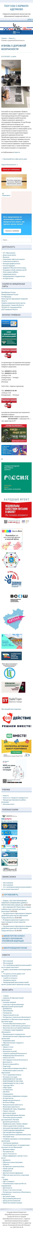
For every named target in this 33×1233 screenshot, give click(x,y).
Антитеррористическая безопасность (15, 1060)
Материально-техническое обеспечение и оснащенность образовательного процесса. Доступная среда (16, 1019)
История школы (8, 278)
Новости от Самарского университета (15, 798)
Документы (6, 1160)
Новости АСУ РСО (8, 1058)
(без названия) (8, 883)
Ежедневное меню (9, 1041)
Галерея (5, 1179)
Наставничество (8, 1152)
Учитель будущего (9, 266)
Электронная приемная (10, 1143)
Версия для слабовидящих (11, 169)
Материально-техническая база (13, 1166)
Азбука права (7, 1088)
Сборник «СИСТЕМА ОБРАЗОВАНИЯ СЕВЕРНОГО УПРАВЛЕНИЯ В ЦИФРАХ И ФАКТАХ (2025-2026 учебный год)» (14, 903)
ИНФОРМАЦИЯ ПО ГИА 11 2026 (13, 1083)
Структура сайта (8, 1085)
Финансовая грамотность (11, 1107)
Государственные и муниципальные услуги (17, 1134)
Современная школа (9, 274)
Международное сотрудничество (14, 276)
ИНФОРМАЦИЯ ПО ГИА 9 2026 (13, 1081)
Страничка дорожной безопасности (15, 1053)
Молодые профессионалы (11, 264)
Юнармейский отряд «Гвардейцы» (14, 1109)
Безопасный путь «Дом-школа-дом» (15, 159)
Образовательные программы (13, 1162)
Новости (17, 152)
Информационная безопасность (13, 1055)
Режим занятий (8, 1169)
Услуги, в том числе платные (12, 1190)
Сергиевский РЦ (11, 895)
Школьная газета (8, 804)
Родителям (6, 1066)
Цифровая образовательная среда (14, 268)
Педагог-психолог (9, 1111)
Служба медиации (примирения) (13, 1130)
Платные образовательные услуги (14, 1023)
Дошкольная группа (9, 255)
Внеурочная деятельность (11, 1100)
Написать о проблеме (12, 231)
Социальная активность (11, 261)
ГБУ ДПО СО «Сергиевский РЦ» (11, 307)
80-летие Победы (9, 1102)
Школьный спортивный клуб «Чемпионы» (16, 1128)
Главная (5, 996)
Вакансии (6, 257)
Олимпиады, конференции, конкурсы (15, 1096)
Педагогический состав (11, 1015)
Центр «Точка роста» (10, 1154)
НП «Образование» (9, 253)
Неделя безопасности (8, 165)
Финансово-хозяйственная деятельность (16, 1026)
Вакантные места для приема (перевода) (16, 1028)
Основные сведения (9, 1002)
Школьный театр (8, 1137)
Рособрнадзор (6, 297)
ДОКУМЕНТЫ (7, 1009)
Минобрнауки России (8, 292)
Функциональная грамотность (13, 1105)
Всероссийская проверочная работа (15, 1068)
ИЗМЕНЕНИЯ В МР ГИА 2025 (12, 1079)
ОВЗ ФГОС (6, 1092)
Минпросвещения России (9, 294)
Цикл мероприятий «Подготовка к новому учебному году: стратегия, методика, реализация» (16, 909)
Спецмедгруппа (8, 1094)
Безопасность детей (9, 1051)
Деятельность (7, 1062)
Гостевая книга (8, 1090)
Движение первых (9, 1149)
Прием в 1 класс (8, 1047)
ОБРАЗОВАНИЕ (8, 1011)
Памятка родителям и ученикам (13, 1126)
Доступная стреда (9, 1196)
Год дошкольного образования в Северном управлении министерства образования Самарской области (16, 915)
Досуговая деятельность (11, 1122)
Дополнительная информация (13, 1173)
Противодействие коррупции (11, 709)
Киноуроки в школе (9, 980)
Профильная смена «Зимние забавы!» (15, 1124)
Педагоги (6, 1164)
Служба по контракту (10, 978)
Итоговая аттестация (10, 1077)
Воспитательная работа (11, 1064)
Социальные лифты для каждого (14, 259)
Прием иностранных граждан (12, 1203)
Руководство (7, 1013)
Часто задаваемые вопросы (12, 1075)
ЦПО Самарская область (9, 309)
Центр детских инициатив (11, 1201)
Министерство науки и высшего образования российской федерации (13, 938)
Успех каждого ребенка (10, 272)
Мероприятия (7, 1171)
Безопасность (7, 1049)
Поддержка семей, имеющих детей (14, 270)
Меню (18, 32)
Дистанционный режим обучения (14, 1115)
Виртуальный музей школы (12, 1198)
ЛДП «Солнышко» (8, 1181)
